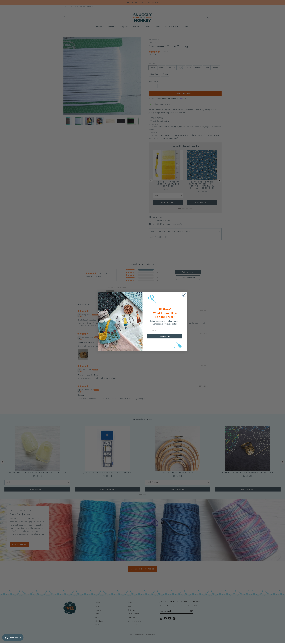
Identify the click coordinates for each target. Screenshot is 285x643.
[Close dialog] (184, 295)
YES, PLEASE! (165, 336)
